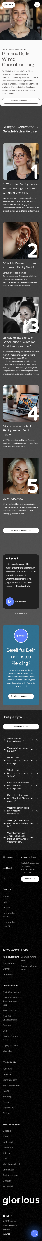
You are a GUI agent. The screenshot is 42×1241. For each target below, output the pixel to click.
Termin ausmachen (19, 100)
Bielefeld (7, 1131)
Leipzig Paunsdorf (11, 1045)
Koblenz (6, 1153)
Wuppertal (8, 1186)
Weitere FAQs (19, 726)
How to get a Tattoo (9, 914)
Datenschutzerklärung (10, 1225)
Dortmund (8, 1142)
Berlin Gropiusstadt (12, 992)
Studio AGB (6, 1234)
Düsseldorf (8, 1147)
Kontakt (6, 896)
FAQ (4, 878)
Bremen (6, 969)
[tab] (15, 613)
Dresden (7, 1025)
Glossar (6, 907)
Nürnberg (7, 1096)
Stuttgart (7, 1113)
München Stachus (11, 1085)
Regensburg (8, 1107)
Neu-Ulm (7, 1091)
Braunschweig (9, 963)
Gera (5, 1030)
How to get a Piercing (9, 924)
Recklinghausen (10, 1175)
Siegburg (7, 1180)
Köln (5, 1158)
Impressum (6, 1230)
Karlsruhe (7, 1074)
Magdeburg (8, 1051)
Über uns (7, 889)
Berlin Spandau (10, 1010)
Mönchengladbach (11, 1164)
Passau (6, 1102)
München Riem (10, 1080)
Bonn (5, 1136)
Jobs (5, 902)
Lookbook (7, 868)
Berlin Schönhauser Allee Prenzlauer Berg (12, 1001)
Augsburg (7, 1068)
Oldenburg (8, 974)
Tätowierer (8, 857)
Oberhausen (8, 1169)
